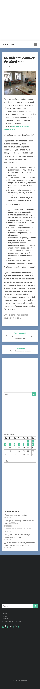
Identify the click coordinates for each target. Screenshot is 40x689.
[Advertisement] (20, 20)
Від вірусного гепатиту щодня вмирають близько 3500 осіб (19, 522)
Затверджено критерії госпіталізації (17, 529)
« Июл (6, 461)
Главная (5, 613)
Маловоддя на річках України (15, 515)
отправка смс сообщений (11, 621)
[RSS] (16, 627)
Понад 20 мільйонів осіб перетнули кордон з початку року (17, 536)
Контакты (5, 619)
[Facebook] (5, 627)
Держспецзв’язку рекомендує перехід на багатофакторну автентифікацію (19, 544)
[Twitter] (11, 627)
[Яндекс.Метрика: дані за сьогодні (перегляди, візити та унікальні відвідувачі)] (33, 686)
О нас (4, 616)
